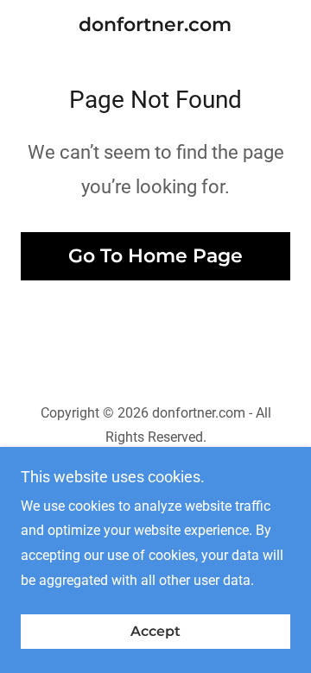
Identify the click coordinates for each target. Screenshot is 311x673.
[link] (155, 25)
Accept (155, 632)
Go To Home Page (155, 255)
